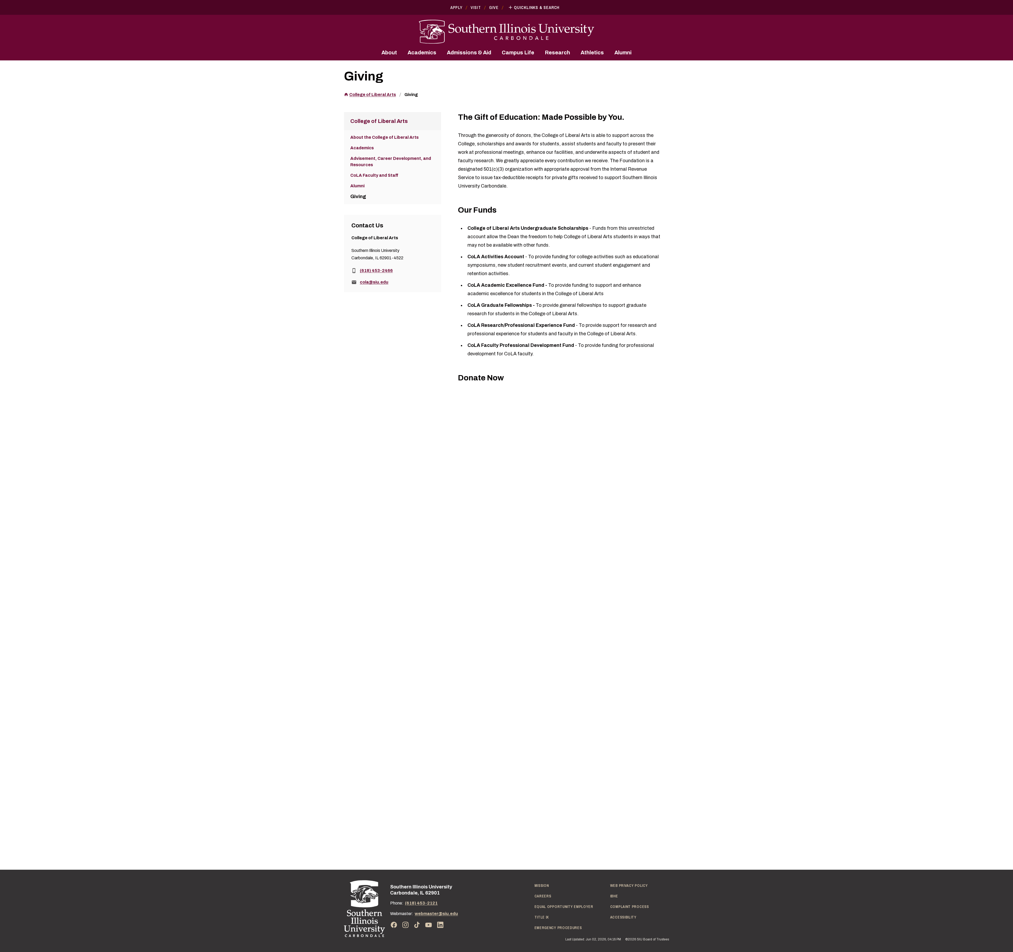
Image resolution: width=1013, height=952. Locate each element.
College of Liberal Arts (372, 94)
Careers (542, 896)
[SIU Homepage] (506, 32)
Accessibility (623, 917)
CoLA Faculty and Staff (374, 175)
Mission (541, 885)
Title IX (541, 917)
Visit (476, 7)
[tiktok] (417, 925)
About (389, 52)
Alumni (623, 52)
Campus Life (518, 52)
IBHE (614, 896)
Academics (422, 52)
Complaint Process (629, 906)
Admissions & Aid (469, 52)
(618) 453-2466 (376, 270)
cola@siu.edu (374, 282)
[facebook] (394, 925)
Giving (411, 94)
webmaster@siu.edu (436, 913)
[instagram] (405, 925)
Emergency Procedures (558, 927)
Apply (456, 7)
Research (557, 52)
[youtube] (428, 925)
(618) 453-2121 (421, 903)
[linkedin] (440, 925)
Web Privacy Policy (629, 885)
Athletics (592, 52)
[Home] (364, 908)
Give (494, 7)
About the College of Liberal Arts (384, 137)
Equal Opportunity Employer (563, 906)
